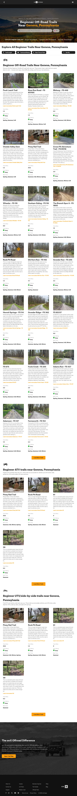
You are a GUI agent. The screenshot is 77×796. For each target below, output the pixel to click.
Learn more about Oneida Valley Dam (13, 155)
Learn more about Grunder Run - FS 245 (63, 266)
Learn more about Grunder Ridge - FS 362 (38, 320)
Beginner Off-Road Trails (25, 18)
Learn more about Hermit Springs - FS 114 (13, 320)
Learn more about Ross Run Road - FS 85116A (38, 99)
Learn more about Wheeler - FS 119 (13, 212)
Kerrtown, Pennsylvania (64, 39)
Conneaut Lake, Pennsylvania (47, 39)
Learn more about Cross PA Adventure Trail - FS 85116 (63, 155)
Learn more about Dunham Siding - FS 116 (38, 212)
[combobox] (36, 30)
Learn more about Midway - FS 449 (63, 99)
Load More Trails (38, 457)
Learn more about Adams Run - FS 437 (63, 374)
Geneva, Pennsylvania (31, 39)
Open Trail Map (8, 756)
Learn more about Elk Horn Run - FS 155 (38, 266)
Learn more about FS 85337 (63, 320)
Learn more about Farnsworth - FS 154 (38, 428)
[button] (8, 52)
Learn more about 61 (63, 501)
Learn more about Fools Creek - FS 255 (38, 374)
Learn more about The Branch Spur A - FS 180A (63, 212)
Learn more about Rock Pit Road (13, 266)
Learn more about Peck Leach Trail (13, 99)
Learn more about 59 (13, 554)
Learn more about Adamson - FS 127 (13, 428)
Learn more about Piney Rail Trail (38, 155)
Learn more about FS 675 (13, 374)
